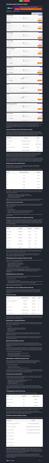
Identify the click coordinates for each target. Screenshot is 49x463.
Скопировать (40, 72)
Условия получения (24, 30)
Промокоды (40, 20)
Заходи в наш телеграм (36, 13)
